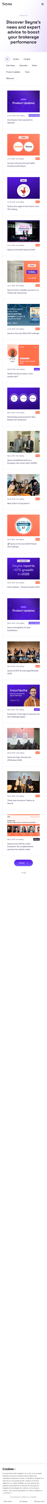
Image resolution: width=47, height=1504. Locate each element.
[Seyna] (7, 4)
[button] (42, 4)
